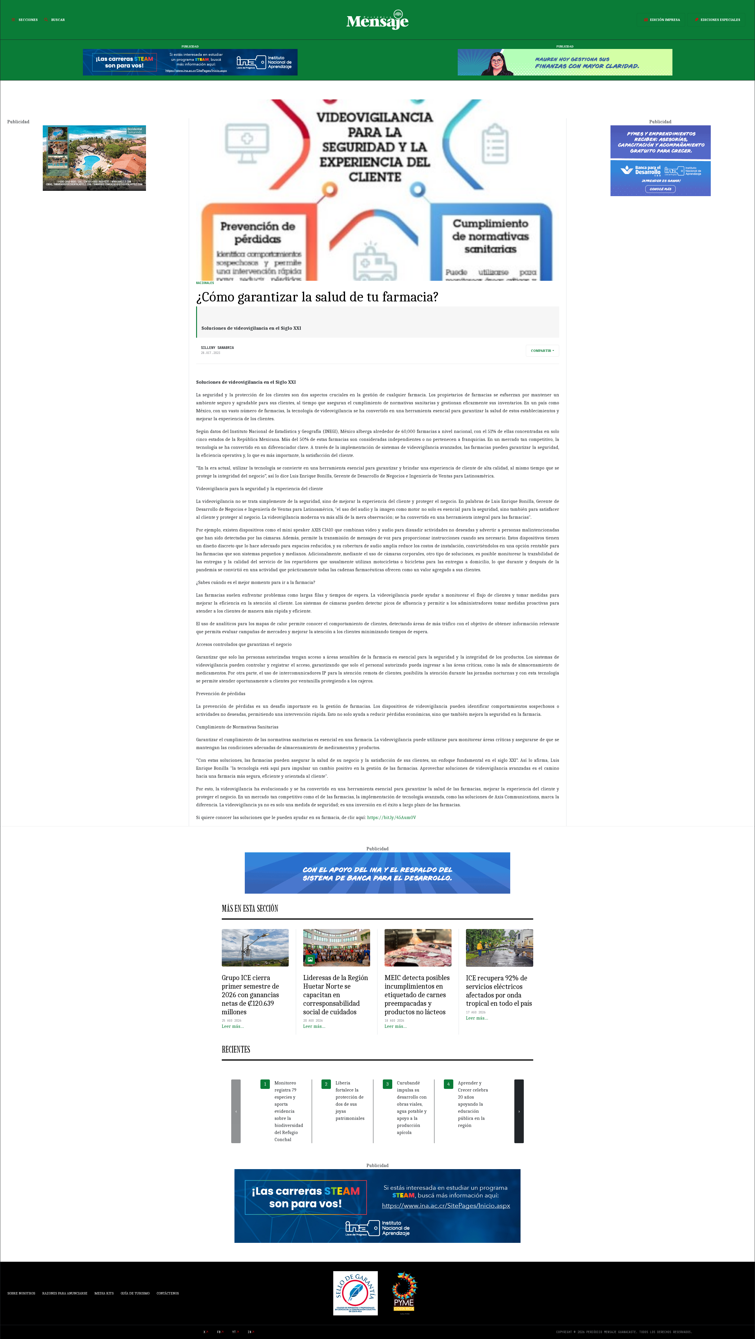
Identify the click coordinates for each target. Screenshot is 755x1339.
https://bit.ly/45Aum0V (391, 817)
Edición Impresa (665, 20)
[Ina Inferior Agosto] (377, 1205)
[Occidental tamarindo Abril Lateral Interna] (94, 157)
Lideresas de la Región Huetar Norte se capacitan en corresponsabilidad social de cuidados (335, 995)
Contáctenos (168, 1293)
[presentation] (236, 1111)
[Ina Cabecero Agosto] (190, 62)
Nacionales (205, 283)
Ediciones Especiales (720, 20)
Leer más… (233, 1026)
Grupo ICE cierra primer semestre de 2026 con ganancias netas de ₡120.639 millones (250, 995)
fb (219, 1332)
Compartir (541, 351)
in (249, 1332)
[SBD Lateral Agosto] (660, 160)
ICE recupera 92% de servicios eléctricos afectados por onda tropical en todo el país (499, 990)
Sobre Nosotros (21, 1293)
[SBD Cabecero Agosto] (565, 62)
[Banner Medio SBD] (377, 872)
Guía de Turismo (135, 1293)
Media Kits (104, 1293)
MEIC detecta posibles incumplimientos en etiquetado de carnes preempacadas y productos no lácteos (417, 995)
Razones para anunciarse (64, 1293)
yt (234, 1332)
